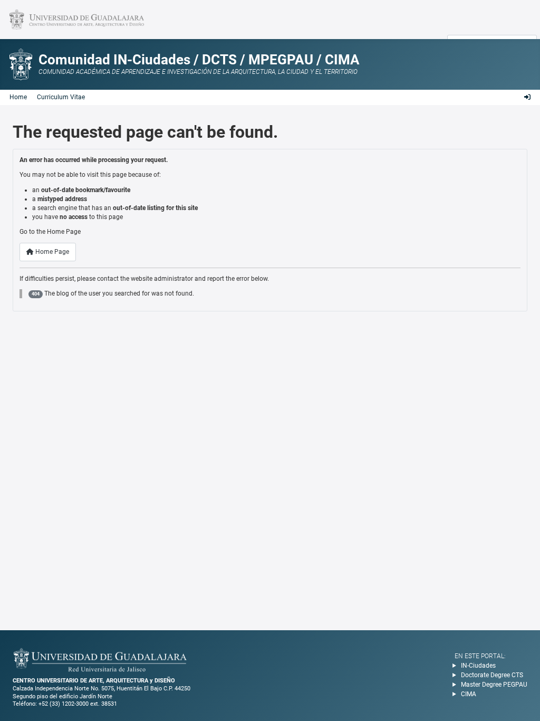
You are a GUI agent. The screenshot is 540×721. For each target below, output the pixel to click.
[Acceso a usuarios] (527, 97)
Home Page (51, 251)
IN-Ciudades (478, 665)
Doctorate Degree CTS (492, 675)
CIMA (468, 694)
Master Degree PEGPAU (494, 684)
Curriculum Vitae (61, 97)
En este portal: (480, 656)
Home (18, 97)
